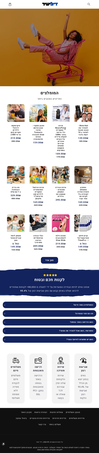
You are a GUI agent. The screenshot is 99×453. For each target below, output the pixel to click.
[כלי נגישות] (3, 444)
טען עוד (49, 260)
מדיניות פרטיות (59, 418)
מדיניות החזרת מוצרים (40, 418)
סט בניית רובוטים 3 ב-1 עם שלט (16, 189)
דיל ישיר (39, 442)
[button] (89, 4)
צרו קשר (42, 424)
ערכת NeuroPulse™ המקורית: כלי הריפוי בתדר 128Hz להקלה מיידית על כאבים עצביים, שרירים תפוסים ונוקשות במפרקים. (61, 138)
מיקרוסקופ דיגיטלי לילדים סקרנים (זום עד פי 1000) (16, 130)
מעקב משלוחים (73, 412)
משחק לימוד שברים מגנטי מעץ (15, 238)
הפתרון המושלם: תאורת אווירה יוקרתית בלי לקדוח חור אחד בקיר (83, 193)
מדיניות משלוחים (77, 418)
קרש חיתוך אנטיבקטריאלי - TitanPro (83, 238)
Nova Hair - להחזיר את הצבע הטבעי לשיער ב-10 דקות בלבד (83, 130)
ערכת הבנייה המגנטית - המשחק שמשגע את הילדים (60, 192)
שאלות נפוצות (56, 412)
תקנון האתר (26, 412)
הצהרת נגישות (40, 412)
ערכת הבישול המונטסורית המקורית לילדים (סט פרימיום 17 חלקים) (38, 193)
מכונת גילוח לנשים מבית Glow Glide (61, 238)
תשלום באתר (55, 424)
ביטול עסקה (21, 418)
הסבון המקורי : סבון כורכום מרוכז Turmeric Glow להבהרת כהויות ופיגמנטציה (38, 132)
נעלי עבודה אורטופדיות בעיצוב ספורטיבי (38, 239)
